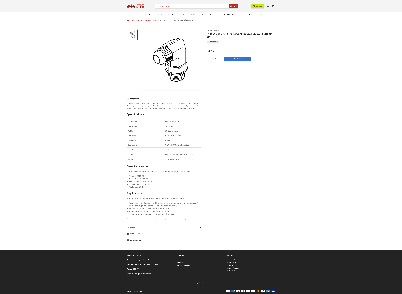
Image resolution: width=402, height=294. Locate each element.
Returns (219, 15)
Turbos (174, 15)
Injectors (164, 15)
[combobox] (197, 6)
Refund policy (232, 260)
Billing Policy (231, 271)
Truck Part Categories (148, 15)
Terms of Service (233, 268)
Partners (180, 263)
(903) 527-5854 (138, 269)
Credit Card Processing (233, 15)
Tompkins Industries (138, 20)
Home (128, 20)
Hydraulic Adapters (152, 20)
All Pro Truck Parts (136, 291)
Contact (247, 15)
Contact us (181, 260)
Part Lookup (195, 15)
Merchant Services (183, 265)
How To (257, 15)
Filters (184, 15)
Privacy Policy (232, 263)
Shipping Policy (232, 265)
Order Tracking (207, 15)
